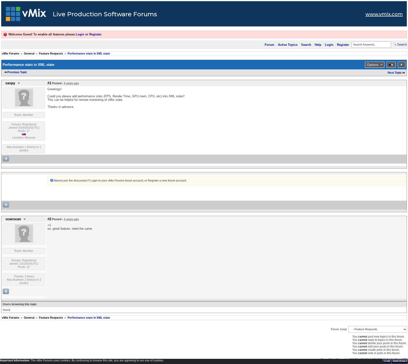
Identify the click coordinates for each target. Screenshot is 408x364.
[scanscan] (24, 241)
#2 (49, 219)
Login (80, 34)
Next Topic (395, 72)
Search (306, 45)
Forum (269, 45)
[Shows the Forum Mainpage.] (26, 15)
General (29, 53)
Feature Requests (51, 53)
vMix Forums (10, 53)
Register (95, 34)
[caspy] (24, 105)
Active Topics (288, 45)
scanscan (13, 219)
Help (318, 45)
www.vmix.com (384, 14)
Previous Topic (17, 72)
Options (372, 65)
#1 (49, 83)
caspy (10, 83)
